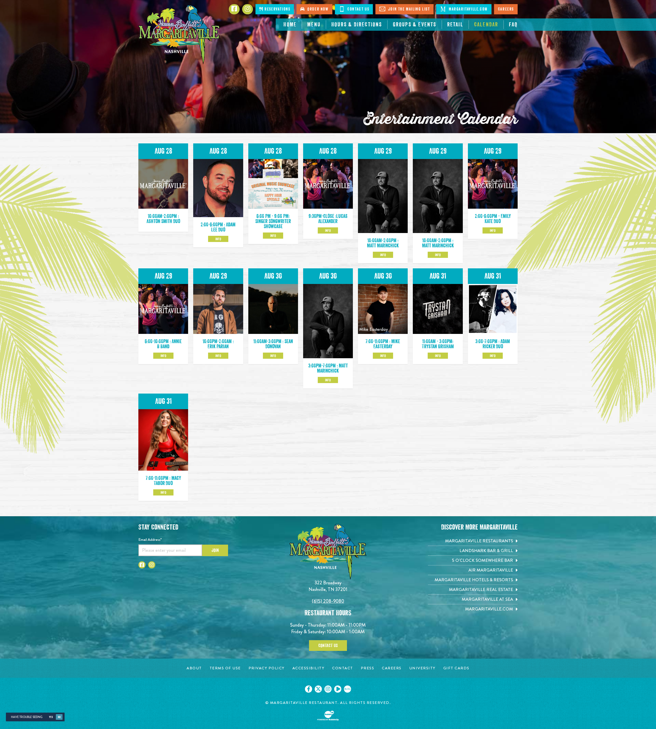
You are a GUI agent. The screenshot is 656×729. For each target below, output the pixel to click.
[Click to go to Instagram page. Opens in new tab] (151, 564)
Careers (506, 9)
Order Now (317, 9)
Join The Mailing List (408, 9)
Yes (51, 717)
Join (215, 550)
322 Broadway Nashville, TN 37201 (328, 586)
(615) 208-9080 (328, 601)
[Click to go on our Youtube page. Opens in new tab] (337, 689)
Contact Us (357, 9)
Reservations (276, 9)
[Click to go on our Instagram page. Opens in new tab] (328, 689)
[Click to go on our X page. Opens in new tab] (318, 689)
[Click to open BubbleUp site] (328, 715)
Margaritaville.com (467, 9)
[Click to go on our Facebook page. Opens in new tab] (308, 689)
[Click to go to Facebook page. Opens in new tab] (142, 564)
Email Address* (150, 539)
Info (218, 239)
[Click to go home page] (179, 34)
